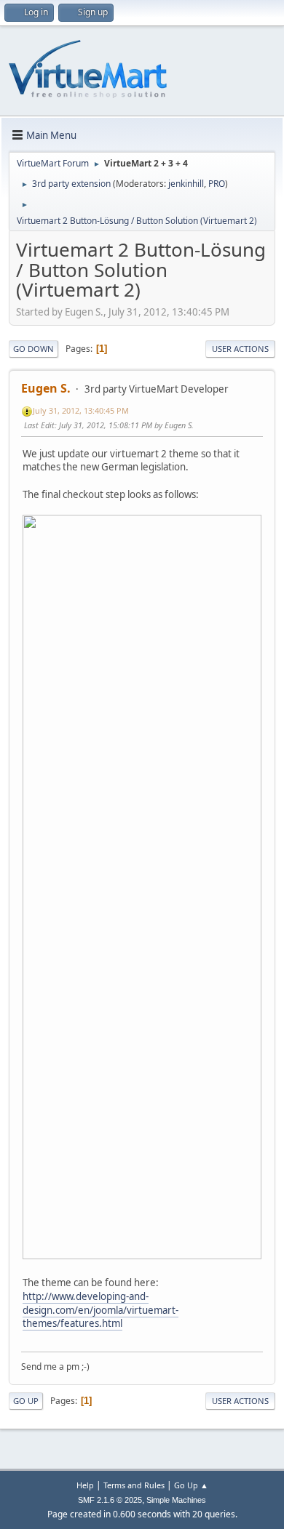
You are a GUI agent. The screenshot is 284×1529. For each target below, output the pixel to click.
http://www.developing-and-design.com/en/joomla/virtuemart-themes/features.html (100, 1310)
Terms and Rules (134, 1485)
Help (85, 1485)
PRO (216, 183)
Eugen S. (46, 388)
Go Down (33, 348)
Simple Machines (176, 1500)
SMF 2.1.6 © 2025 (110, 1500)
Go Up (26, 1400)
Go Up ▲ (191, 1485)
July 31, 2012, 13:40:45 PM (81, 410)
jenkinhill (186, 183)
